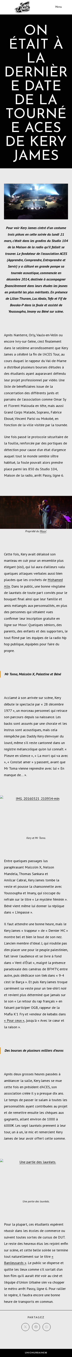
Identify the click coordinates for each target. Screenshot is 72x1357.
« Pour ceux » (14, 1020)
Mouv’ (43, 531)
